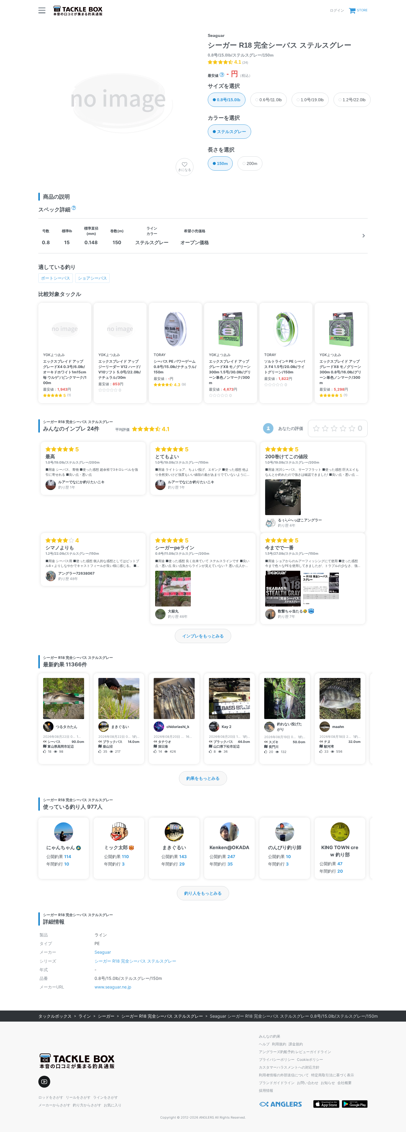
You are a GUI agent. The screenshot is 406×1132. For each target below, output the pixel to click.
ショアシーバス (92, 277)
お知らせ (328, 1082)
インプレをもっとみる (203, 635)
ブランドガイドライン (277, 1082)
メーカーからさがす (54, 1105)
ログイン (337, 10)
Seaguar (103, 952)
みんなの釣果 (269, 1036)
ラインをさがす (105, 1097)
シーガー (106, 1016)
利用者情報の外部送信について (284, 1075)
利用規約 (279, 1044)
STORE (362, 10)
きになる (184, 169)
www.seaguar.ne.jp (113, 986)
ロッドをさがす (50, 1097)
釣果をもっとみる (203, 778)
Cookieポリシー (310, 1059)
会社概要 (344, 1082)
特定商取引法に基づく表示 (332, 1075)
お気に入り (113, 1105)
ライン (84, 1016)
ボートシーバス (55, 277)
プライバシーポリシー (277, 1059)
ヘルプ (264, 1044)
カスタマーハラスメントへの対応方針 (289, 1067)
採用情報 (266, 1090)
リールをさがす (78, 1097)
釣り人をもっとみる (203, 893)
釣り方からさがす (87, 1105)
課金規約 (296, 1044)
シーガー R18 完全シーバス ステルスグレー (135, 960)
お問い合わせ (307, 1082)
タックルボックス (55, 1016)
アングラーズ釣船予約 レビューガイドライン (295, 1052)
